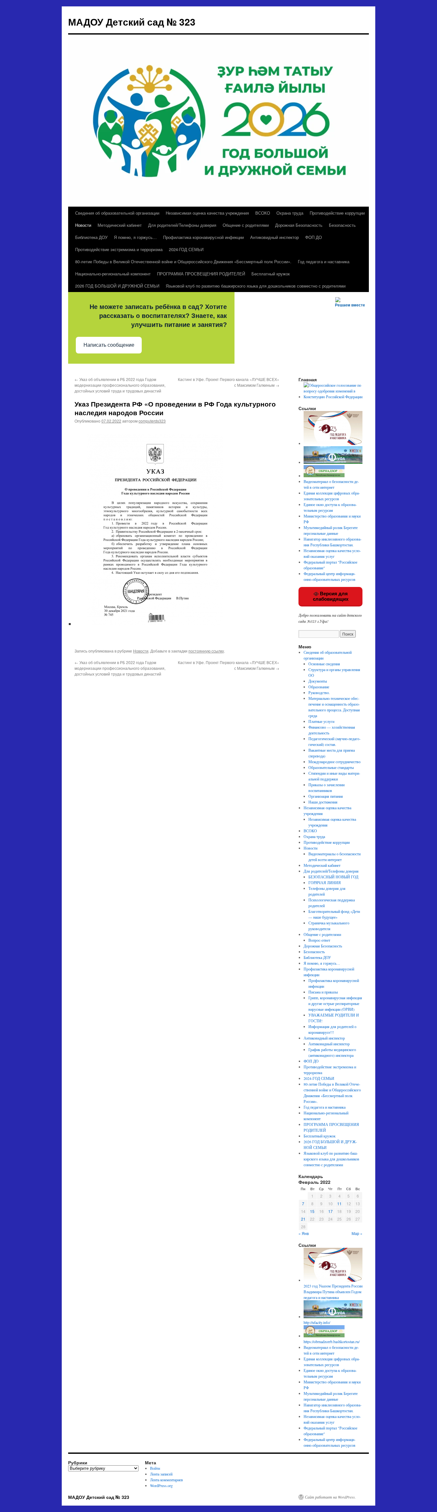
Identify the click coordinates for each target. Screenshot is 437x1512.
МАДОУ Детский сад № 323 (131, 21)
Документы (317, 681)
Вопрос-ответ (319, 940)
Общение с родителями (246, 225)
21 (303, 1219)
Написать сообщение (108, 345)
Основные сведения (324, 663)
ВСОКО (262, 213)
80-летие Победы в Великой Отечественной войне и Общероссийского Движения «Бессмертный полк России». (183, 261)
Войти (155, 1468)
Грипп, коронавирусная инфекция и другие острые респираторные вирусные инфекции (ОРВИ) (335, 1003)
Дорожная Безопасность (298, 225)
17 (330, 1211)
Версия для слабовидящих (330, 596)
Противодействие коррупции (337, 213)
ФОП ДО (313, 237)
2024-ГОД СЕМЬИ (186, 249)
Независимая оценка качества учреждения (207, 213)
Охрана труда (289, 213)
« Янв (303, 1233)
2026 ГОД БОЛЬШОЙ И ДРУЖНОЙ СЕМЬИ (117, 286)
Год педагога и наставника (323, 261)
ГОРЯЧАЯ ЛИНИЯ (324, 882)
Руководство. (319, 692)
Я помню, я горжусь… (135, 237)
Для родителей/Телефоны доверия (182, 225)
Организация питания (325, 796)
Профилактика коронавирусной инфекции (203, 237)
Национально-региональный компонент (113, 274)
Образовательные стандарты (331, 767)
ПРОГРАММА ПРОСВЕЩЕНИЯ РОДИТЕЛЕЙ (201, 274)
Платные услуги (321, 721)
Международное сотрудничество (334, 761)
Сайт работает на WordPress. (330, 1497)
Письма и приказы (323, 991)
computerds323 (152, 421)
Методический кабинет (120, 225)
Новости (83, 225)
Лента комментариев (166, 1479)
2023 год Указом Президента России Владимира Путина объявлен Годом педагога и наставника (333, 1291)
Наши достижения (323, 801)
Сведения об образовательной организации (117, 213)
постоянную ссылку (206, 650)
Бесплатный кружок (270, 274)
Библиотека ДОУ (91, 237)
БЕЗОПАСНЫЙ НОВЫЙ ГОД (333, 876)
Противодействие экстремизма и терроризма (119, 249)
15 (312, 1211)
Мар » (357, 1233)
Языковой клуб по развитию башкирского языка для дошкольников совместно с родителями (256, 286)
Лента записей (161, 1473)
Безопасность (342, 225)
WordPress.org (161, 1485)
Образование (318, 686)
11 (339, 1203)
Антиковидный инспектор (274, 237)
